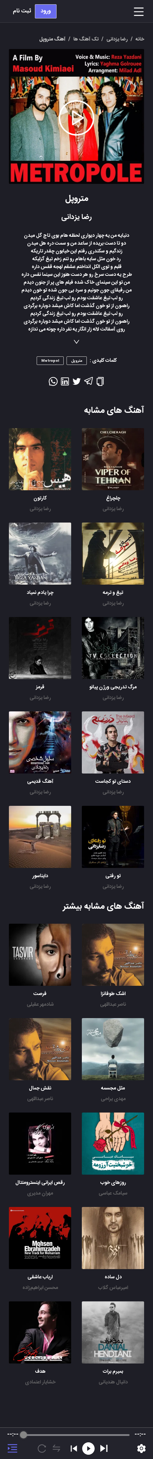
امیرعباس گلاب (113, 1288)
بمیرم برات (113, 1371)
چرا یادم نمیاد (40, 593)
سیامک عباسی (113, 1193)
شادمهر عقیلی (40, 1004)
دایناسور (40, 876)
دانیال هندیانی (113, 1382)
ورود (46, 11)
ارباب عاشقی (40, 1277)
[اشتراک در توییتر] (76, 383)
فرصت (40, 994)
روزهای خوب (113, 1183)
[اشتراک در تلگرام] (88, 384)
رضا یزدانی (113, 509)
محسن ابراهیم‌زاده (40, 1288)
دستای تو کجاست (113, 781)
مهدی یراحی (113, 1099)
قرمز (40, 687)
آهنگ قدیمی (40, 781)
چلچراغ (113, 498)
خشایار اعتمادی (40, 1382)
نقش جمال (40, 1088)
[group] (76, 1443)
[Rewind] (88, 1448)
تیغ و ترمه (113, 593)
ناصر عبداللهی (113, 1004)
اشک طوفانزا (113, 994)
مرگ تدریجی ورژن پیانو (113, 687)
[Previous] (74, 1448)
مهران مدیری (40, 1193)
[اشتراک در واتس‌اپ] (53, 383)
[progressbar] (76, 1434)
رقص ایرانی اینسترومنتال (40, 1183)
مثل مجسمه (113, 1088)
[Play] (104, 1448)
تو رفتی (113, 876)
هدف (40, 1371)
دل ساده (113, 1277)
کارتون (40, 498)
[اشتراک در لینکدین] (64, 383)
